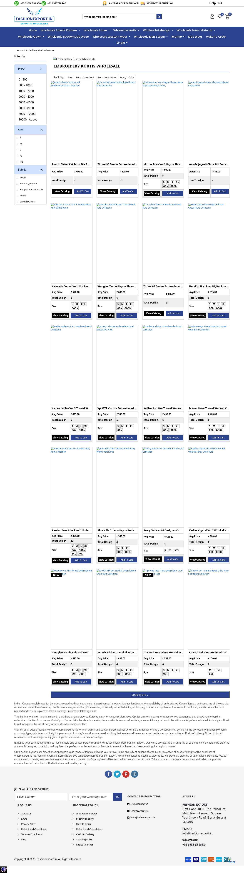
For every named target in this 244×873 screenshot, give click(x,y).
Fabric (22, 170)
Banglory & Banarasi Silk (31, 189)
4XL (74, 553)
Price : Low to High (85, 77)
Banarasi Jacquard (28, 183)
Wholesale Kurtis (125, 30)
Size (20, 130)
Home (33, 30)
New (70, 77)
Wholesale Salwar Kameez (59, 30)
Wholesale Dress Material (195, 30)
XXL (21, 161)
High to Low (107, 77)
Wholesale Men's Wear (150, 37)
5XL (80, 553)
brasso (23, 195)
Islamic (176, 37)
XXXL (173, 185)
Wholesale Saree (96, 30)
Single (121, 43)
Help (212, 3)
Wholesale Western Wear (110, 37)
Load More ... (140, 695)
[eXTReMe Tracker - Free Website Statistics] (3, 869)
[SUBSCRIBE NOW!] (117, 796)
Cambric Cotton (27, 201)
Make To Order (216, 37)
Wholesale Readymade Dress (68, 37)
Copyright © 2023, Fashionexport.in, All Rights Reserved (47, 859)
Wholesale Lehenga (157, 30)
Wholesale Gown (30, 37)
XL (21, 155)
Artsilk (23, 177)
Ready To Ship (127, 77)
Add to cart (83, 191)
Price (21, 69)
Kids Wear (195, 37)
